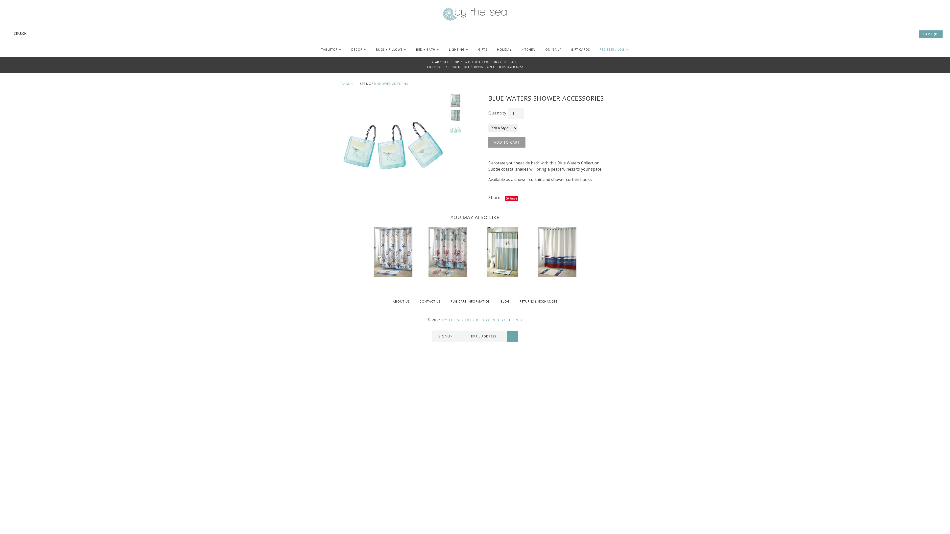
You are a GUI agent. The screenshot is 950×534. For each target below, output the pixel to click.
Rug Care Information (471, 301)
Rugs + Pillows (391, 49)
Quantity (497, 113)
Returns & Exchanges (538, 301)
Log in (623, 49)
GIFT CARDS (580, 49)
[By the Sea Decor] (475, 10)
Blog (505, 301)
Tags (347, 84)
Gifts (482, 49)
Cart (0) (931, 34)
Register (607, 49)
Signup (445, 336)
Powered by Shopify (501, 319)
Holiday (504, 49)
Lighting (458, 49)
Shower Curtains (392, 84)
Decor (358, 49)
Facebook (894, 34)
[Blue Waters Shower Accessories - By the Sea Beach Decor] (394, 97)
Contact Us (430, 301)
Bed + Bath (427, 49)
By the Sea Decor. (460, 319)
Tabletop (331, 49)
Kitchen (528, 49)
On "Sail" (553, 49)
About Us (401, 301)
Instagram (907, 34)
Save (513, 198)
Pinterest (901, 34)
